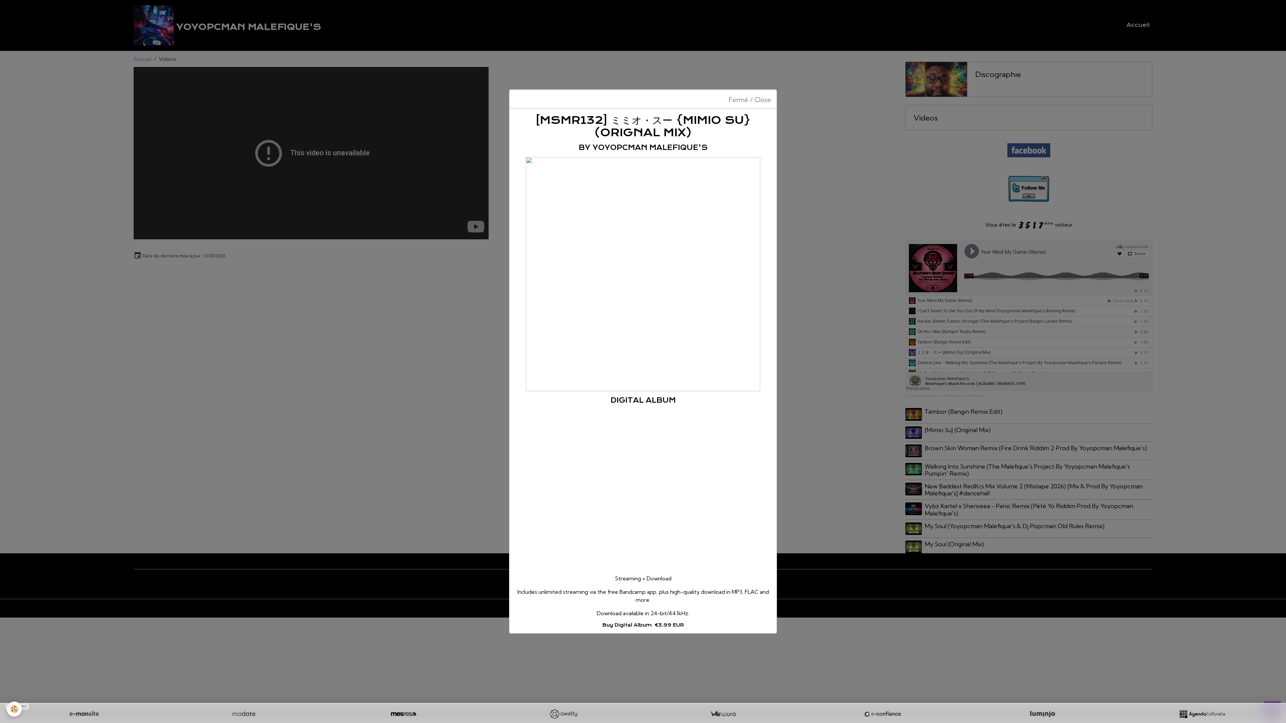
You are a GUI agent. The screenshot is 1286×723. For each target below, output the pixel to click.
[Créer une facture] (723, 714)
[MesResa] (403, 714)
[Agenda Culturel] (1202, 714)
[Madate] (244, 714)
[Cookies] (14, 709)
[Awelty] (563, 714)
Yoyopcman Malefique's (650, 148)
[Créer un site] (84, 714)
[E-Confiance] (883, 714)
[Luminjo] (1042, 714)
